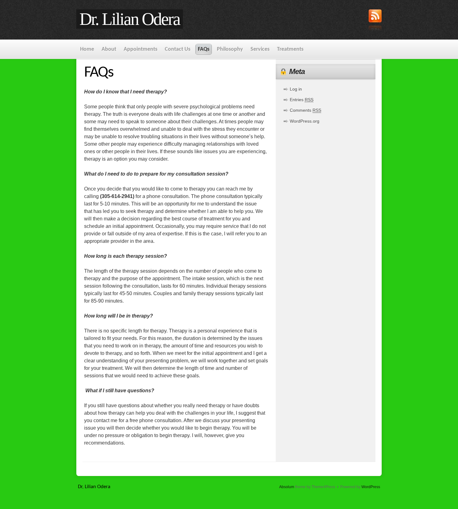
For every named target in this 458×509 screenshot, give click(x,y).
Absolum (286, 487)
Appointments (140, 49)
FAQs (203, 49)
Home (87, 49)
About (109, 49)
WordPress (370, 487)
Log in (296, 89)
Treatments (290, 49)
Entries (301, 99)
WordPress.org (304, 121)
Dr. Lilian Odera (129, 19)
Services (260, 49)
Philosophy (230, 49)
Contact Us (177, 49)
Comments (305, 110)
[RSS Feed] (375, 20)
